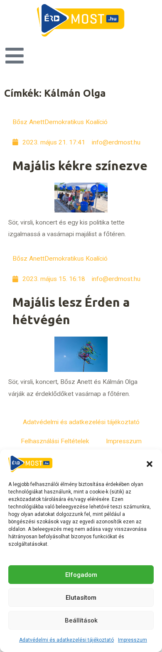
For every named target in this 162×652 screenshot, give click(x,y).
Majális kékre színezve (79, 166)
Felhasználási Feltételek (55, 441)
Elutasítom (81, 597)
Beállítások (81, 620)
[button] (149, 464)
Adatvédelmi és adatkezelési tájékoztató (66, 640)
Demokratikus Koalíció (76, 122)
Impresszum (132, 640)
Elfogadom (81, 575)
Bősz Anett (28, 122)
